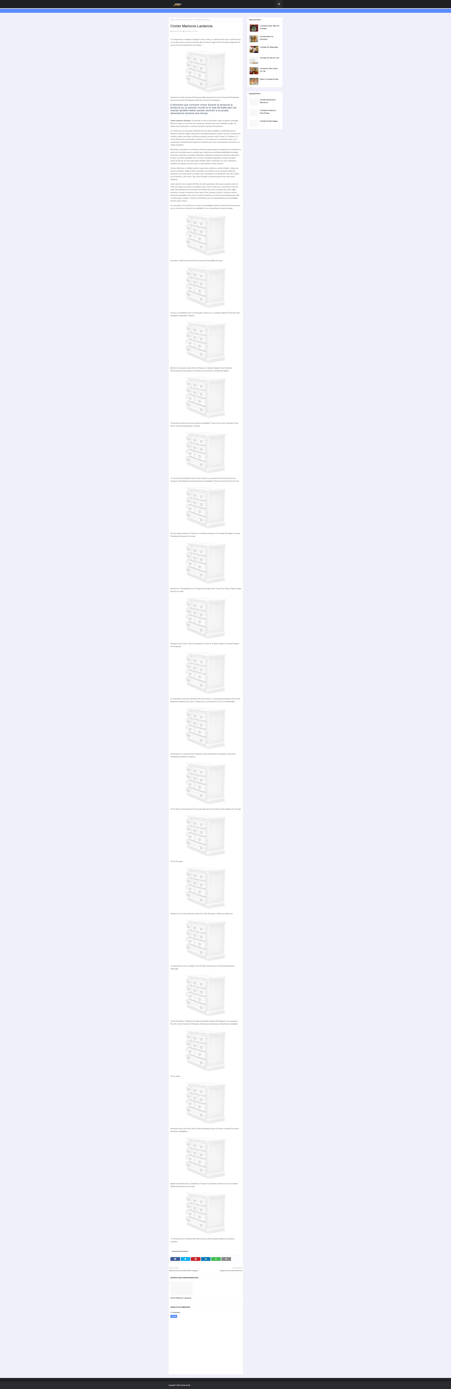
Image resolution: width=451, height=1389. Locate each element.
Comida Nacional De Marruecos (268, 101)
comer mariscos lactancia (183, 19)
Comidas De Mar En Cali (269, 58)
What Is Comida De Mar (269, 79)
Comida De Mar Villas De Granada (269, 27)
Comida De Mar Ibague (269, 121)
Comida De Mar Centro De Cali (269, 69)
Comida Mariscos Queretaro (266, 37)
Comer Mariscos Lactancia (180, 1298)
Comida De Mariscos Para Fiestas (268, 111)
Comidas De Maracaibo (269, 47)
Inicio (172, 19)
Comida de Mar (177, 31)
